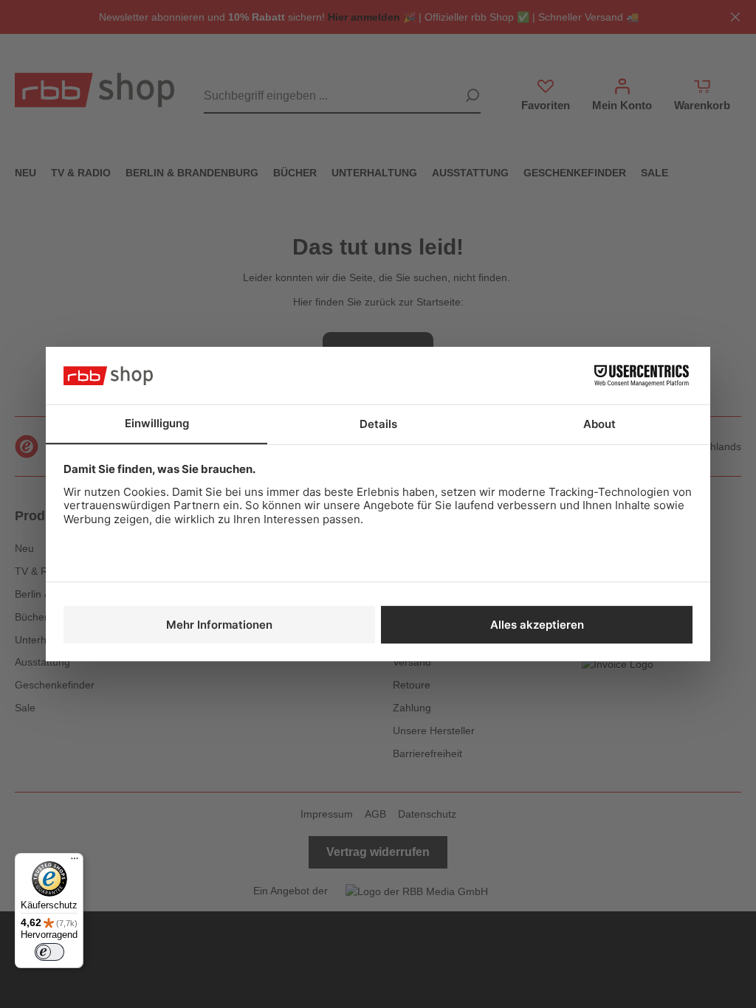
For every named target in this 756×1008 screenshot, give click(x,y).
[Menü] (74, 862)
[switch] (49, 952)
